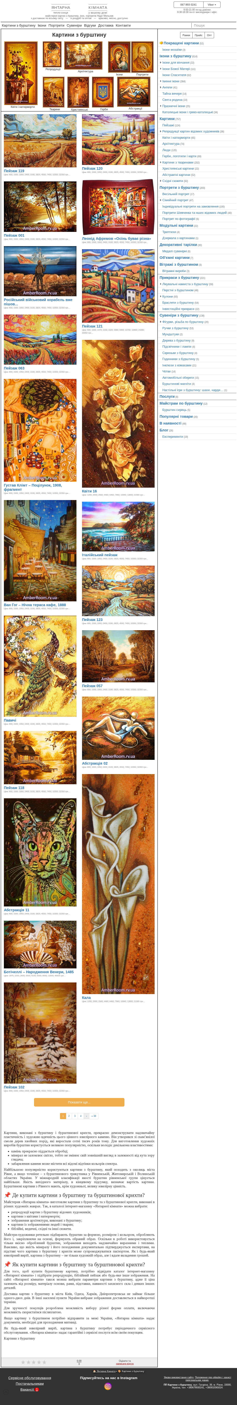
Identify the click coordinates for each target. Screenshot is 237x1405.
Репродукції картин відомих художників (190, 131)
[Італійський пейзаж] (119, 555)
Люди (166, 150)
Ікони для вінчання (175, 62)
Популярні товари (176, 416)
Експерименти (172, 436)
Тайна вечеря (172, 93)
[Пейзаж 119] (26, 171)
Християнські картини (178, 168)
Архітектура (170, 144)
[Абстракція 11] (31, 910)
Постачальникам (30, 1384)
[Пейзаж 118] (26, 788)
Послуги (167, 396)
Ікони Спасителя (174, 75)
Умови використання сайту (178, 1377)
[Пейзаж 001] (26, 235)
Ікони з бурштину (175, 56)
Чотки (166, 371)
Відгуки (90, 25)
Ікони (42, 25)
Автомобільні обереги (178, 377)
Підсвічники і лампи (176, 346)
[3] (33, 1362)
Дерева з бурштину (176, 340)
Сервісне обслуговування (29, 1378)
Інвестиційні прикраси (178, 309)
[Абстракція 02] (109, 763)
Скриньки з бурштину (178, 353)
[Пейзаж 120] (104, 169)
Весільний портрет (175, 194)
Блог (164, 430)
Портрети (56, 25)
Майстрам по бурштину (181, 403)
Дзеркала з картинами (178, 238)
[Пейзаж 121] (104, 326)
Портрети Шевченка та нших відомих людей (194, 213)
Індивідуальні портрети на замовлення (190, 206)
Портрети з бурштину (179, 187)
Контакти (123, 25)
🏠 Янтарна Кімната (104, 1371)
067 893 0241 (188, 4)
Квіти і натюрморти (176, 137)
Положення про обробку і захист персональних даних (208, 1379)
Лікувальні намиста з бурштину (185, 284)
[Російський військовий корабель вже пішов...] (20, 304)
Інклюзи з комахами (176, 365)
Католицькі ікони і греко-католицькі (187, 112)
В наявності (170, 423)
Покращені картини (181, 43)
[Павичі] (18, 720)
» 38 (93, 1116)
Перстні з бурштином (177, 290)
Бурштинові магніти (176, 384)
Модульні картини (176, 225)
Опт (209, 35)
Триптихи (169, 232)
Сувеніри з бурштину (179, 315)
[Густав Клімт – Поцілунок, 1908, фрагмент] (23, 490)
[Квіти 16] (98, 491)
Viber (211, 4)
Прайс (198, 35)
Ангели (167, 87)
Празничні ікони (173, 106)
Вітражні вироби (174, 271)
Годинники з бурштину (178, 359)
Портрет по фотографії (178, 219)
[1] (23, 1362)
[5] (44, 1362)
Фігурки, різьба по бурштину (183, 322)
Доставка (106, 25)
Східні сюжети (172, 181)
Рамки (186, 35)
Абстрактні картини (176, 175)
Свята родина (172, 100)
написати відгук (125, 1363)
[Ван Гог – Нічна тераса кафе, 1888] (68, 605)
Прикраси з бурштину (179, 278)
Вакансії (29, 1390)
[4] (39, 1362)
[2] (28, 1362)
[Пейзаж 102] (26, 1087)
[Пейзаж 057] (104, 686)
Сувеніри (74, 25)
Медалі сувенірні (174, 251)
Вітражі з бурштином (179, 264)
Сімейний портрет (175, 200)
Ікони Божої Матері (176, 69)
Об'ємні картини (175, 258)
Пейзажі (168, 125)
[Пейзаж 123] (104, 620)
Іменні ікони (170, 81)
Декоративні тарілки (178, 245)
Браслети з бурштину (178, 302)
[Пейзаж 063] (26, 368)
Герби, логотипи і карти (179, 156)
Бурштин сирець (174, 410)
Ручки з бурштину (175, 328)
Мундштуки (170, 334)
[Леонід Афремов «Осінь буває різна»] (153, 239)
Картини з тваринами (177, 162)
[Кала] (92, 998)
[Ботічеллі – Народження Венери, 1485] (75, 972)
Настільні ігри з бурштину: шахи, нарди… (192, 390)
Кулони (167, 296)
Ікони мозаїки (172, 49)
